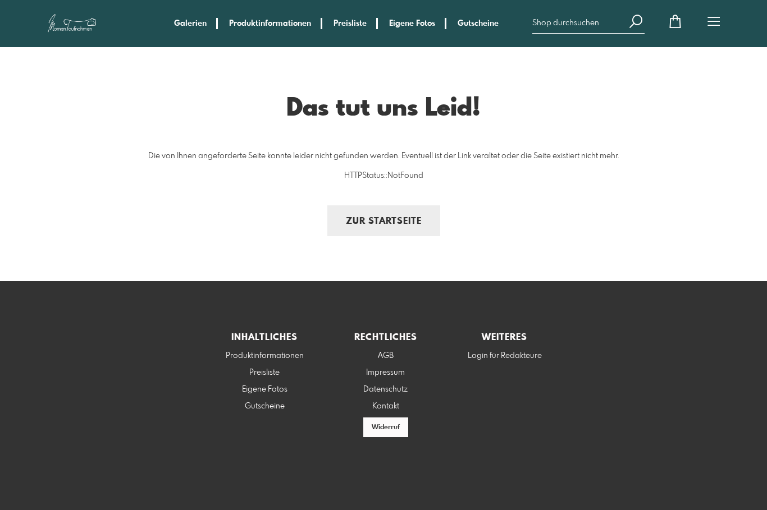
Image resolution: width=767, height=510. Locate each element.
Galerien (190, 23)
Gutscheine (478, 23)
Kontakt (385, 406)
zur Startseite (384, 221)
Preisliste (350, 23)
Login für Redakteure (505, 356)
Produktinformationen (270, 23)
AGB (386, 356)
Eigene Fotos (412, 23)
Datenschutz (385, 389)
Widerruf (386, 427)
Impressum (385, 372)
